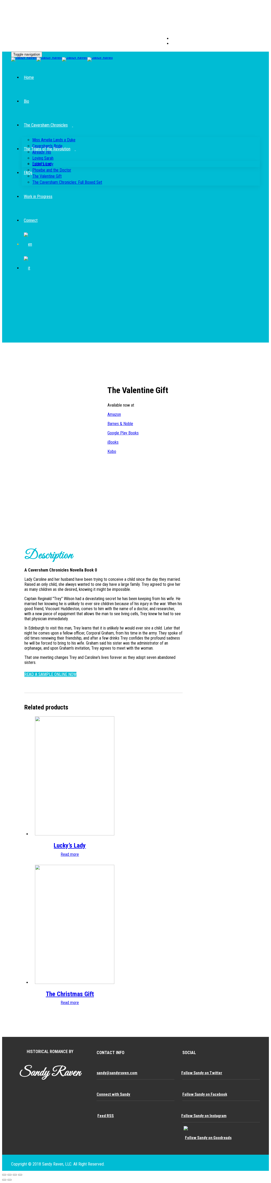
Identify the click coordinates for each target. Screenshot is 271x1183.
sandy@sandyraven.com (117, 1072)
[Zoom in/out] (20, 1175)
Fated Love (41, 163)
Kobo (111, 451)
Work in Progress (38, 196)
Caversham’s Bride (47, 146)
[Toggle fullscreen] (15, 1175)
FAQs (28, 172)
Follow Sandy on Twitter (201, 1072)
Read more (70, 854)
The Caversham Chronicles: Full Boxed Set (67, 182)
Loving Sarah (42, 158)
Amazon (114, 414)
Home (29, 77)
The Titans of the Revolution (47, 148)
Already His (41, 152)
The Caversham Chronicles (46, 125)
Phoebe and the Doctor (51, 170)
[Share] (9, 1175)
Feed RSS (105, 1115)
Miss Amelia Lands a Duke (53, 139)
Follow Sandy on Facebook (204, 1094)
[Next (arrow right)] (9, 1180)
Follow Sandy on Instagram (204, 1115)
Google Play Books (123, 432)
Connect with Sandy (113, 1094)
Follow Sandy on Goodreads (208, 1137)
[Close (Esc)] (4, 1175)
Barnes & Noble (120, 423)
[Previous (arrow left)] (4, 1180)
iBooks (113, 442)
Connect (31, 220)
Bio (26, 101)
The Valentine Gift (47, 176)
